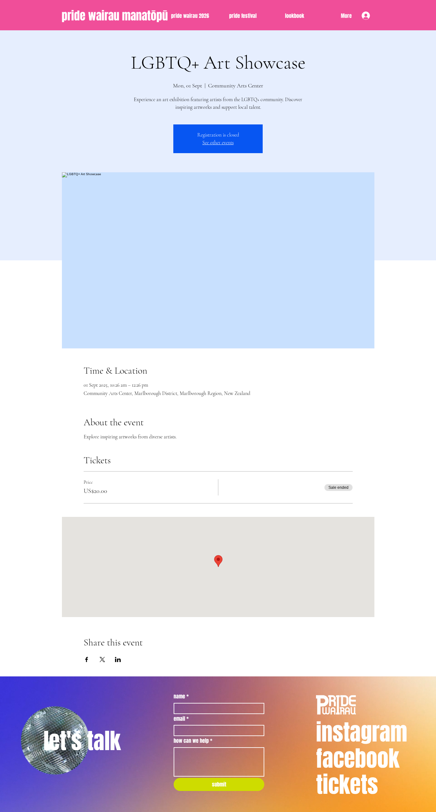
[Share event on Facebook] (87, 659)
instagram (361, 732)
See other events (218, 142)
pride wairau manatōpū (115, 15)
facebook (357, 758)
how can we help (193, 740)
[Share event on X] (102, 659)
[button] (285, 16)
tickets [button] (347, 784)
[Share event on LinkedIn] (118, 659)
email (181, 718)
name (181, 696)
